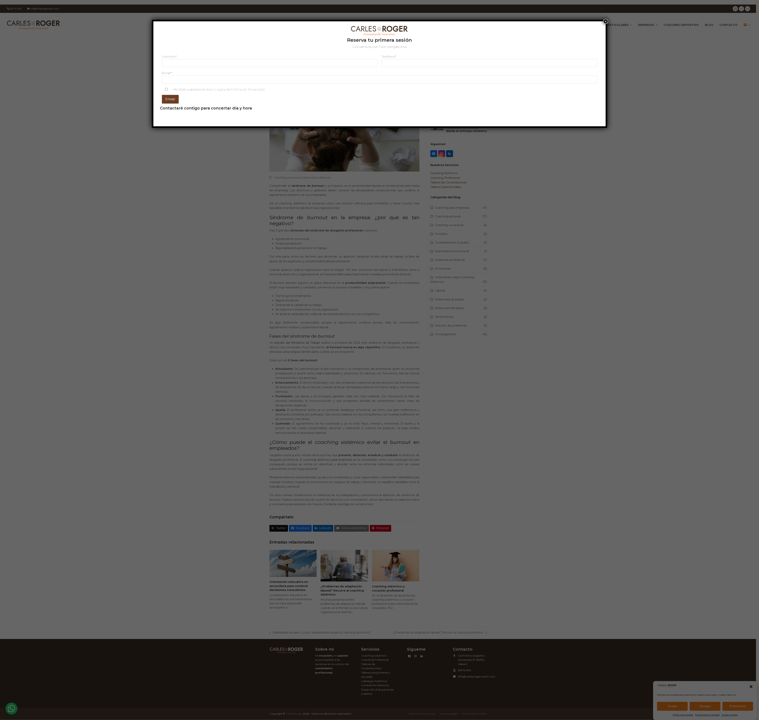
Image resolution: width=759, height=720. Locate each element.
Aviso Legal (215, 89)
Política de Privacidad (247, 89)
